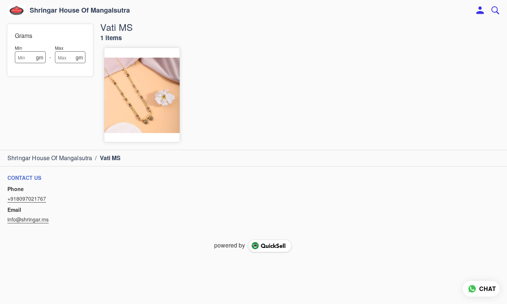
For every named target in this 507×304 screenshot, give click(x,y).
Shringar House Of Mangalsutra (80, 10)
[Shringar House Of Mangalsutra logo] (16, 10)
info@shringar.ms (28, 219)
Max (59, 48)
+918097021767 (26, 198)
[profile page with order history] (480, 10)
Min (18, 48)
